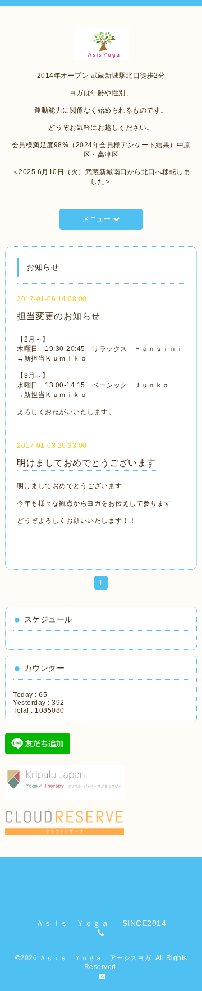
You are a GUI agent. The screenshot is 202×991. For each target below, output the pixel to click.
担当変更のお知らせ (58, 316)
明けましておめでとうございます (86, 463)
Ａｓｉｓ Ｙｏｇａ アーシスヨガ (95, 958)
